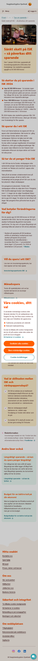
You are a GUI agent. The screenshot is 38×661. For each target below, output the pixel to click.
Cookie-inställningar (19, 357)
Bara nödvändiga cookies (19, 350)
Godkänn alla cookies (19, 343)
